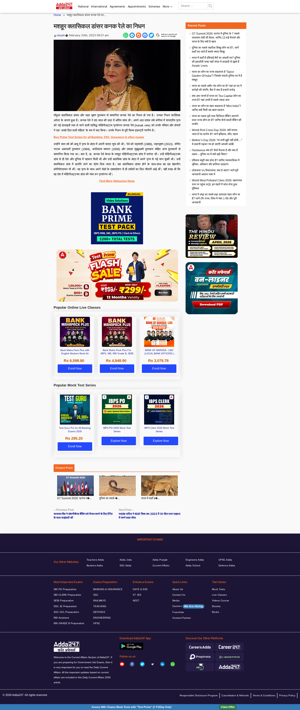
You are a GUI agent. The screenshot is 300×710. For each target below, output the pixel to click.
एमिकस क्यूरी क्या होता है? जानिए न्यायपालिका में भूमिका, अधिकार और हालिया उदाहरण (215, 162)
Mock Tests (218, 589)
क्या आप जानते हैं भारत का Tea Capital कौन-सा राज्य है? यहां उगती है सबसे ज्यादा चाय (216, 97)
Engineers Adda (195, 559)
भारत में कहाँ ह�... (150, 498)
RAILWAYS (99, 600)
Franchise (178, 612)
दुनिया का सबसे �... (109, 498)
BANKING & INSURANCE (107, 589)
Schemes (154, 6)
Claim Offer (228, 706)
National (83, 6)
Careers (187, 606)
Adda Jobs (126, 559)
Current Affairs (161, 565)
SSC (95, 594)
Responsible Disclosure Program (199, 695)
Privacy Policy (287, 695)
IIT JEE (137, 594)
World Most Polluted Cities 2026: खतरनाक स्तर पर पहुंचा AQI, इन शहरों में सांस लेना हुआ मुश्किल (217, 184)
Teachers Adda (95, 559)
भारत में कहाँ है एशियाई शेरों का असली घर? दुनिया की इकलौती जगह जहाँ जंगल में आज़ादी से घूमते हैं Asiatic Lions (216, 61)
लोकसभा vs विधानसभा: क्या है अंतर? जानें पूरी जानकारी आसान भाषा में (215, 172)
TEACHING (99, 606)
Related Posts (64, 467)
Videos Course (220, 600)
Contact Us (178, 594)
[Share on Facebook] (145, 35)
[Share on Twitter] (151, 35)
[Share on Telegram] (132, 35)
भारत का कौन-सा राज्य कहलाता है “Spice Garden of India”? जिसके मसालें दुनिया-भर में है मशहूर (217, 75)
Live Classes (219, 594)
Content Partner (181, 617)
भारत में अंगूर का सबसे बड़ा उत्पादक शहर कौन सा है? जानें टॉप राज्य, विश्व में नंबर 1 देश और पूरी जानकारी (216, 198)
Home (57, 15)
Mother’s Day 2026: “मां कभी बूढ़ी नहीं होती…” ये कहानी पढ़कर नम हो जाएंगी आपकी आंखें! (217, 142)
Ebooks (216, 606)
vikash (60, 35)
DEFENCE (99, 612)
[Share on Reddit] (138, 35)
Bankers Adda (95, 565)
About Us (177, 589)
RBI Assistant (61, 617)
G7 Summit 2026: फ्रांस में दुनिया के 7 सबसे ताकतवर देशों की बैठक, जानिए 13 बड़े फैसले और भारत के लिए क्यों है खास (216, 37)
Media (176, 600)
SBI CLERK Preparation (67, 594)
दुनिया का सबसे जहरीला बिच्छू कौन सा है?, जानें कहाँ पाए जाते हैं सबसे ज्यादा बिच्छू (215, 49)
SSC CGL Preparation (66, 612)
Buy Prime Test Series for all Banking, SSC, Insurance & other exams (99, 137)
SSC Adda (125, 565)
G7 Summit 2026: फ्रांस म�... (74, 498)
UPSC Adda (225, 559)
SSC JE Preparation (65, 606)
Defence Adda (227, 565)
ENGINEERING (102, 617)
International (99, 6)
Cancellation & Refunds (235, 695)
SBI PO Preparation (65, 589)
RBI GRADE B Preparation (69, 623)
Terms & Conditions (264, 695)
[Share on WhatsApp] (125, 35)
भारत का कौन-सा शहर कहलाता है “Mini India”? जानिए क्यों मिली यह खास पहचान (216, 107)
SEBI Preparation (64, 600)
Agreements (117, 6)
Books (215, 612)
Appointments (137, 6)
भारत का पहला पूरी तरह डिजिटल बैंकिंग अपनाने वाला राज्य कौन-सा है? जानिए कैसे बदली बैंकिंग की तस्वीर (216, 120)
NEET (136, 600)
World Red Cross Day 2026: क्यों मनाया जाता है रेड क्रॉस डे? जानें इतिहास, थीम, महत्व (215, 132)
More (166, 6)
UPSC (96, 623)
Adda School (193, 565)
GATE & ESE (140, 589)
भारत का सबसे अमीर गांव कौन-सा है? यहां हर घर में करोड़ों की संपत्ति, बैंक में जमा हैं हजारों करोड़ (217, 87)
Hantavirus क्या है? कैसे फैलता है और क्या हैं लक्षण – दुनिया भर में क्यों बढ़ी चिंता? (215, 152)
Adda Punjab (160, 559)
